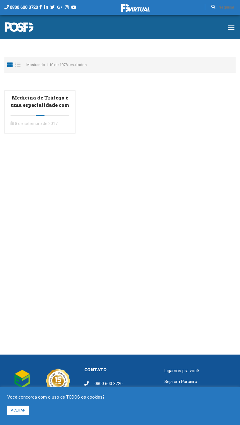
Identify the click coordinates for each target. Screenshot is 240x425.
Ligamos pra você (181, 370)
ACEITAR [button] (18, 410)
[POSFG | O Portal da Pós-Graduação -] (19, 30)
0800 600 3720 (24, 7)
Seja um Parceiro (180, 381)
